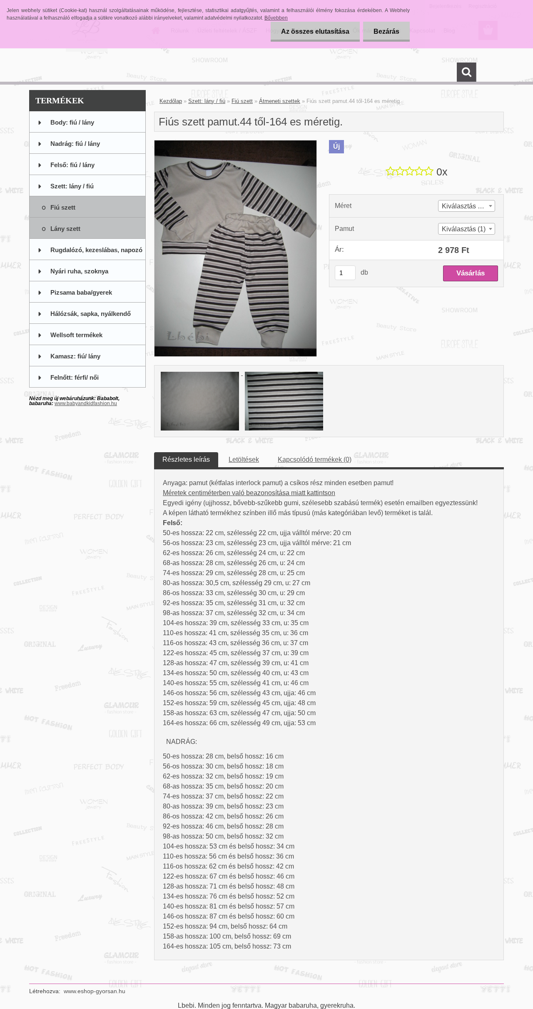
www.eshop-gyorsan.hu (94, 991)
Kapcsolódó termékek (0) (314, 459)
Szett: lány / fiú (206, 101)
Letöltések (244, 459)
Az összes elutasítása (315, 31)
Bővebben (276, 18)
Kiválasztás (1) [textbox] (464, 229)
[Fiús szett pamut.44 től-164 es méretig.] (235, 143)
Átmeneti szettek (279, 101)
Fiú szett (242, 101)
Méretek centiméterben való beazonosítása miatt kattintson (249, 492)
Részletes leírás (186, 459)
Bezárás (386, 31)
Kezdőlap (170, 101)
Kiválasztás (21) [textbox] (465, 206)
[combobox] (466, 206)
